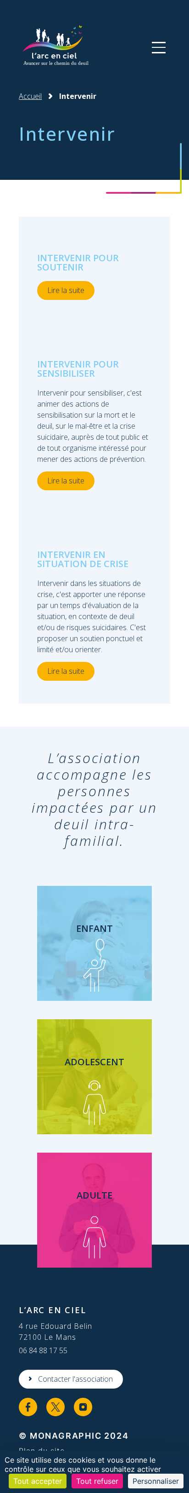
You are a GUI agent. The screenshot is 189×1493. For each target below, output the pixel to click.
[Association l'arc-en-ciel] (54, 47)
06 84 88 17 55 (43, 1350)
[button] (158, 47)
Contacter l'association (75, 1379)
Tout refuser (97, 1481)
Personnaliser (156, 1481)
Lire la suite (65, 290)
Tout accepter (37, 1481)
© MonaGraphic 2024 (73, 1436)
